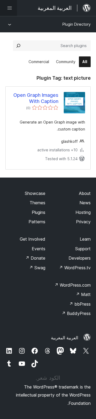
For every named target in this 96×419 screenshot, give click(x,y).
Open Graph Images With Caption (35, 98)
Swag (37, 267)
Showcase (35, 193)
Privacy (83, 221)
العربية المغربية (64, 337)
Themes (37, 202)
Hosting (83, 212)
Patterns (37, 221)
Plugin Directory (76, 24)
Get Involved (32, 239)
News (85, 202)
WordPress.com (72, 285)
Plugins (38, 212)
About (85, 193)
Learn (85, 239)
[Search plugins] (18, 45)
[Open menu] (8, 8)
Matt (83, 294)
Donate (35, 258)
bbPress (80, 304)
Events (38, 248)
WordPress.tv (75, 267)
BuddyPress (76, 313)
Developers (80, 258)
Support (83, 248)
